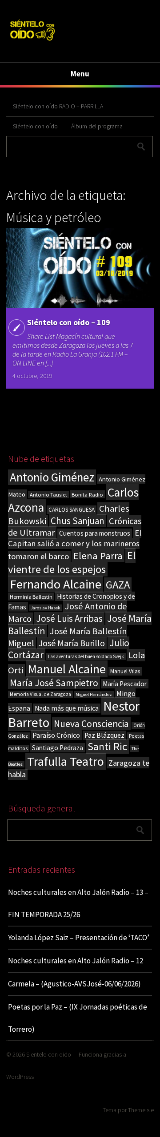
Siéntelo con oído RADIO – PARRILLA (58, 106)
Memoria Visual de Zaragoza (40, 694)
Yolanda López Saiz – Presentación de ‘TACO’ (78, 937)
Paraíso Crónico (56, 735)
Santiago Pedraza (57, 747)
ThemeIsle (141, 1110)
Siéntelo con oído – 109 (68, 322)
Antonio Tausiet (48, 494)
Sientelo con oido (48, 1054)
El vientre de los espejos (72, 562)
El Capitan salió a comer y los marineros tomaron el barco (74, 544)
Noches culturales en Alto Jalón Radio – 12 (75, 961)
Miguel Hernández (94, 694)
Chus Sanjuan (77, 521)
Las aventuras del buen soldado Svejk (86, 656)
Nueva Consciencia (91, 724)
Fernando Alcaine (55, 584)
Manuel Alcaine (67, 669)
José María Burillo (72, 642)
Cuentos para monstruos (94, 533)
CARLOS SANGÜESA (71, 509)
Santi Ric (107, 746)
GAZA (118, 585)
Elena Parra (98, 555)
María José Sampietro (54, 683)
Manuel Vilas (125, 671)
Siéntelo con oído (35, 126)
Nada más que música (67, 708)
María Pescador (125, 684)
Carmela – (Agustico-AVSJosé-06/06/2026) (74, 984)
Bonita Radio (87, 494)
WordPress (20, 1077)
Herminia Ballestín (31, 596)
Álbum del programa (97, 126)
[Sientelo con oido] (32, 41)
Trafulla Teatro (65, 761)
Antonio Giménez (52, 477)
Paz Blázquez (104, 735)
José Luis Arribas (69, 618)
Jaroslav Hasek (45, 608)
